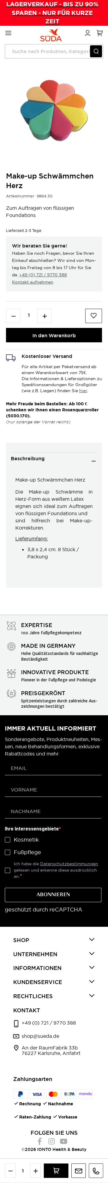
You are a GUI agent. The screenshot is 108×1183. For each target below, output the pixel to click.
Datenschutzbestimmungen (69, 863)
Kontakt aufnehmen (32, 282)
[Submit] (96, 51)
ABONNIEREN (53, 895)
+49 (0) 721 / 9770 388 (43, 275)
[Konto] (86, 32)
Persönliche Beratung (78, 1170)
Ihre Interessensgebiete (32, 829)
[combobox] (54, 51)
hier (83, 390)
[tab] (54, 461)
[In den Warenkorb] (56, 1170)
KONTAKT (26, 1010)
